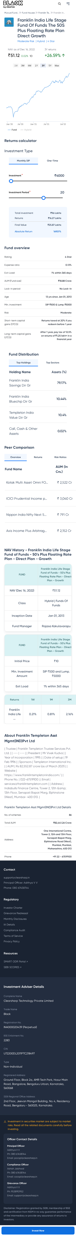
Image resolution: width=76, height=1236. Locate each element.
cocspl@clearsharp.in (25, 1176)
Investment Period (19, 192)
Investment (15, 175)
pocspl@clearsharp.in (25, 1158)
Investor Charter (13, 907)
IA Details (9, 924)
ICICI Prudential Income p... (26, 498)
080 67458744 (18, 1154)
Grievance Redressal (16, 913)
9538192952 (17, 1191)
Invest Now (38, 1230)
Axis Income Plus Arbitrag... (26, 531)
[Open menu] (68, 3)
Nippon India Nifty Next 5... (26, 514)
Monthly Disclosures (15, 918)
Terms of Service (13, 935)
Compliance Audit (14, 930)
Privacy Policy (12, 941)
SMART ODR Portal (16, 961)
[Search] (59, 3)
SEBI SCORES (12, 967)
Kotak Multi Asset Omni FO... (27, 482)
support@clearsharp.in (17, 877)
